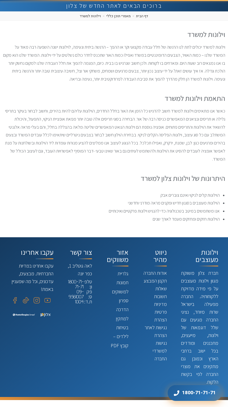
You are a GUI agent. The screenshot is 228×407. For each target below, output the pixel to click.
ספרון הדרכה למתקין (122, 309)
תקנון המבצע (155, 281)
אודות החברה (155, 273)
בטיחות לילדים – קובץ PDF (119, 336)
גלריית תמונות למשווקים (120, 282)
